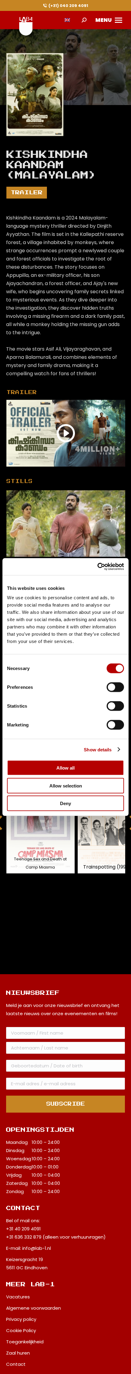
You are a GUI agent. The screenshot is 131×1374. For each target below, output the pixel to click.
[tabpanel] (65, 523)
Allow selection (65, 785)
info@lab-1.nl (36, 1248)
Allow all (65, 767)
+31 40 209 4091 (23, 1229)
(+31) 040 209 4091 (68, 6)
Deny (65, 803)
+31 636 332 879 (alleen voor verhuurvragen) (56, 1237)
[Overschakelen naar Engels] (67, 20)
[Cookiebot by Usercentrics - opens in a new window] (97, 567)
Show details (98, 749)
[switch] (115, 687)
